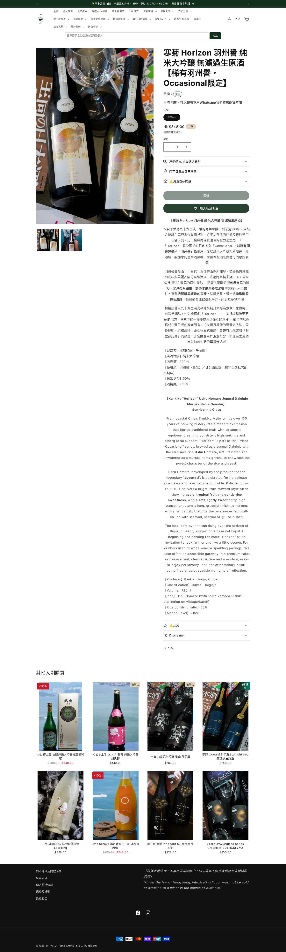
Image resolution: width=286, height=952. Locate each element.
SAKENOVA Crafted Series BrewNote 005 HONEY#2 (225, 846)
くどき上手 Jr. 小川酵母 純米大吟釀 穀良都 (115, 756)
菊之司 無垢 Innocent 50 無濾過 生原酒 (170, 846)
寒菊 (177, 94)
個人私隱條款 (44, 884)
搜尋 (215, 35)
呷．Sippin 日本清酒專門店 (60, 946)
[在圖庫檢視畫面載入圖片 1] (48, 240)
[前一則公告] (37, 3)
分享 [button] (171, 648)
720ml (173, 118)
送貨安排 (41, 878)
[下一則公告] (248, 3)
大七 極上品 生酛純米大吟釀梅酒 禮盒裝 (61, 756)
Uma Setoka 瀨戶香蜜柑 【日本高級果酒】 (115, 846)
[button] (149, 11)
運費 (178, 132)
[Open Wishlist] (238, 19)
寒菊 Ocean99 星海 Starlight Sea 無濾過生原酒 (225, 756)
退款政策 (41, 898)
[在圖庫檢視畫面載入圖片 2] (71, 240)
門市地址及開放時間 (48, 871)
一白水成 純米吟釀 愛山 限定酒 (170, 756)
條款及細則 (43, 891)
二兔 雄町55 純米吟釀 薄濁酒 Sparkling (60, 846)
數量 (166, 139)
